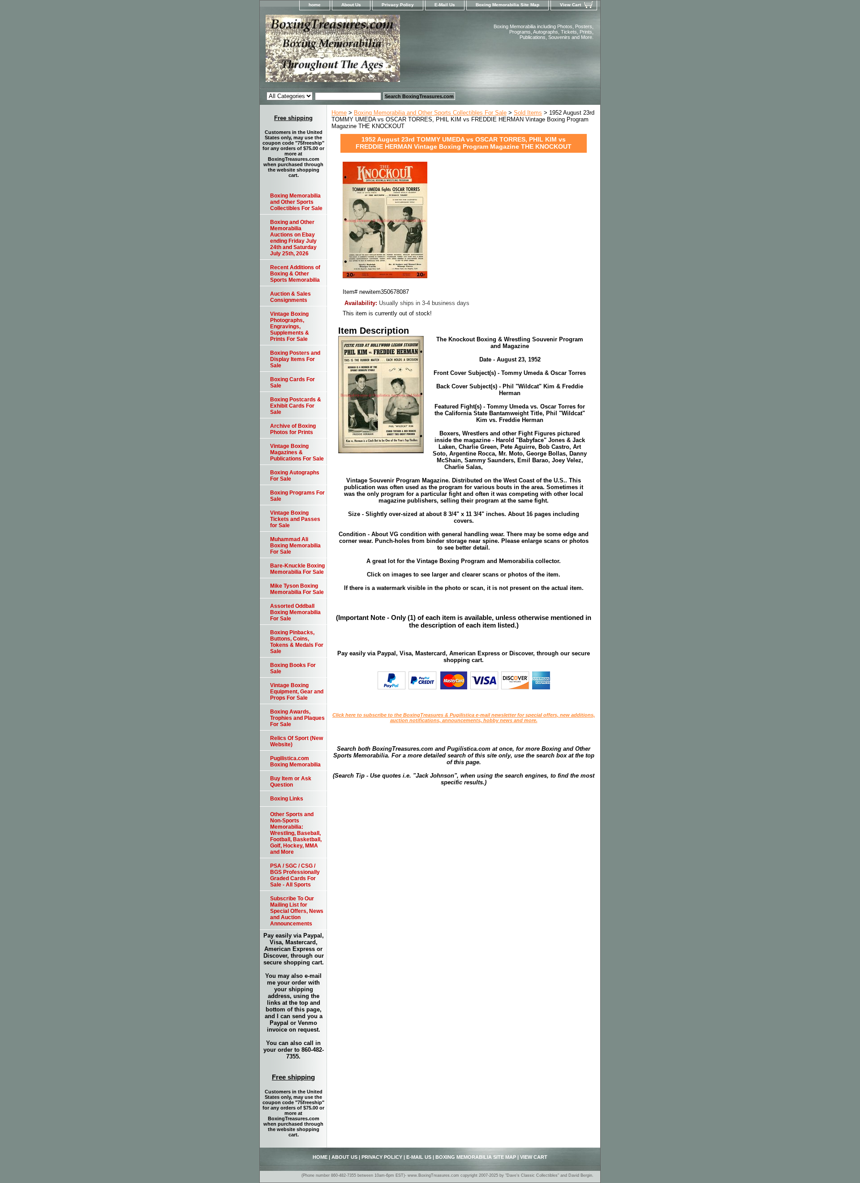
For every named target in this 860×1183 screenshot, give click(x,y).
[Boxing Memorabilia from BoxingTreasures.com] (372, 51)
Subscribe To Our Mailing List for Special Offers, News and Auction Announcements (296, 911)
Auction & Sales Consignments (290, 297)
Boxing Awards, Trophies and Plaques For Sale (297, 718)
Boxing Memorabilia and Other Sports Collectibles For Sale (430, 112)
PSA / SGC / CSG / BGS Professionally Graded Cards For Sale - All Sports (295, 875)
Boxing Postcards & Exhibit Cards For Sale (295, 405)
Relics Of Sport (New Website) (296, 741)
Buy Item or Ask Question (290, 781)
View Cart (570, 4)
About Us (351, 4)
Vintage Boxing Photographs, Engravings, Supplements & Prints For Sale (289, 326)
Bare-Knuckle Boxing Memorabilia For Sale (297, 569)
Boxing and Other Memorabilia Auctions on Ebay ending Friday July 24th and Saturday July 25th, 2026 (293, 238)
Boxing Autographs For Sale (294, 475)
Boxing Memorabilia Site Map (507, 4)
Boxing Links (286, 799)
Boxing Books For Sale (293, 668)
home (315, 4)
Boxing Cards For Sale (292, 382)
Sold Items (528, 112)
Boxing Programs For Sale (297, 496)
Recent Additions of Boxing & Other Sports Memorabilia (295, 273)
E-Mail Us (444, 4)
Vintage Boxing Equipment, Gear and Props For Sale (296, 691)
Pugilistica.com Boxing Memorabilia (295, 761)
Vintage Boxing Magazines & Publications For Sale (297, 452)
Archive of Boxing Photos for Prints (293, 429)
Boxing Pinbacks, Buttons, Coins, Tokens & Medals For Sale (296, 641)
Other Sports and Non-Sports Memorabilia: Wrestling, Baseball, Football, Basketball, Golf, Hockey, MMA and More (296, 833)
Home (339, 112)
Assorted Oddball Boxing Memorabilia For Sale (295, 612)
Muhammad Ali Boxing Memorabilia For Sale (295, 545)
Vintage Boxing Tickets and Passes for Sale (295, 519)
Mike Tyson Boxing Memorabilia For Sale (297, 589)
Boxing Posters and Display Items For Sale (295, 359)
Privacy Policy (398, 4)
